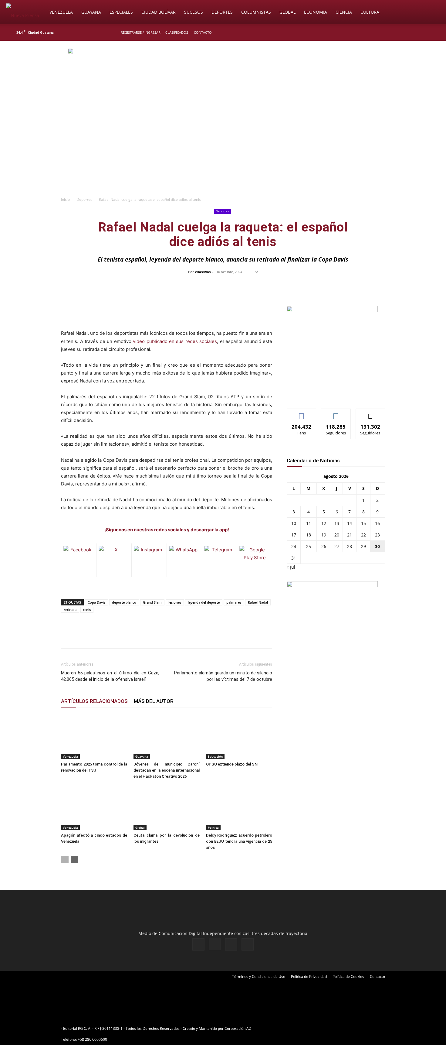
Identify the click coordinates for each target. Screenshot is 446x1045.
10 (293, 523)
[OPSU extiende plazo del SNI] (239, 736)
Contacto (203, 32)
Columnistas (256, 12)
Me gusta (301, 413)
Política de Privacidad (309, 976)
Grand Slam (152, 602)
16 (377, 523)
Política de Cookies (348, 976)
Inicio (65, 199)
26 (323, 546)
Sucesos (193, 12)
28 (349, 546)
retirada (70, 609)
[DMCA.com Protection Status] (299, 1028)
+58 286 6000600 (92, 1039)
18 (308, 535)
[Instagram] (410, 32)
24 (293, 546)
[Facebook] (400, 32)
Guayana (91, 12)
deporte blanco (124, 602)
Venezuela (61, 12)
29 (363, 546)
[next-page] (74, 859)
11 (308, 523)
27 (336, 546)
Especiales (121, 12)
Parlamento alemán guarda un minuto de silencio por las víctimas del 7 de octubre (223, 676)
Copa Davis (96, 602)
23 (377, 535)
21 (349, 535)
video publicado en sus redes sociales (175, 341)
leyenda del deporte (204, 602)
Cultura (369, 12)
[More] (351, 285)
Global (287, 12)
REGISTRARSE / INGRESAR (140, 32)
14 (349, 523)
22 (363, 535)
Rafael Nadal (258, 602)
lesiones (174, 602)
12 (323, 523)
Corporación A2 (238, 1028)
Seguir (336, 413)
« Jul (291, 567)
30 (377, 546)
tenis (87, 609)
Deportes (222, 12)
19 (323, 535)
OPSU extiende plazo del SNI (232, 764)
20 (336, 535)
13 (336, 523)
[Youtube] (430, 32)
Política (213, 827)
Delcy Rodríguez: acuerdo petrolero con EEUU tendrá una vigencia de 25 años (239, 841)
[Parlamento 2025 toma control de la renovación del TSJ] (94, 736)
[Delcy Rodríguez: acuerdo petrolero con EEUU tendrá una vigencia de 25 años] (239, 807)
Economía (315, 12)
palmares (233, 602)
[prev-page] (65, 859)
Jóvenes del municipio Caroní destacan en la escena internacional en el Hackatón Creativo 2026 (166, 770)
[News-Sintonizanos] (332, 310)
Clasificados (176, 32)
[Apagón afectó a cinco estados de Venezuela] (94, 807)
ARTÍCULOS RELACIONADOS (94, 701)
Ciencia (344, 12)
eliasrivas (203, 271)
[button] (432, 12)
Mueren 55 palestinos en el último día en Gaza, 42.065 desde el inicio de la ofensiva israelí (110, 676)
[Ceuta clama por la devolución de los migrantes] (166, 807)
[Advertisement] (223, 147)
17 (293, 535)
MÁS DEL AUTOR (154, 701)
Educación (215, 756)
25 (308, 546)
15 (363, 523)
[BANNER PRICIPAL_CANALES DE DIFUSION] (223, 75)
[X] (420, 32)
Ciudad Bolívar (158, 12)
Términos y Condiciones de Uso (258, 976)
